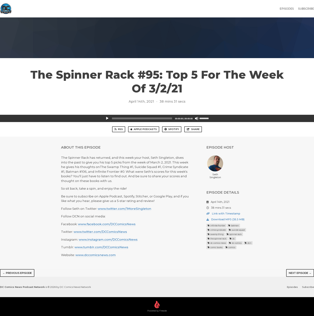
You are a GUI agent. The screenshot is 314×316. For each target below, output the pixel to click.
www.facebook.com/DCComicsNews (107, 224)
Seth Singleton (215, 176)
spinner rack (235, 234)
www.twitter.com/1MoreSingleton (124, 208)
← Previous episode (17, 273)
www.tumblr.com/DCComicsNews (101, 247)
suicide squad (238, 230)
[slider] (205, 118)
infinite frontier (217, 225)
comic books (216, 247)
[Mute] (196, 118)
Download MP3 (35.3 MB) (227, 219)
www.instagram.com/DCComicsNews (108, 239)
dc (233, 238)
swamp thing (217, 234)
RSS (120, 129)
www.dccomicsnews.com (95, 255)
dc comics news (218, 243)
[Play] (107, 118)
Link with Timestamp (225, 213)
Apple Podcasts (145, 129)
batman (235, 225)
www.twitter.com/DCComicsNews (100, 232)
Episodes (287, 8)
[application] (157, 118)
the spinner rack (218, 238)
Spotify (173, 129)
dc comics (236, 243)
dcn (249, 243)
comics (231, 247)
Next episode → (300, 273)
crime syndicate (218, 230)
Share (195, 129)
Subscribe (306, 8)
